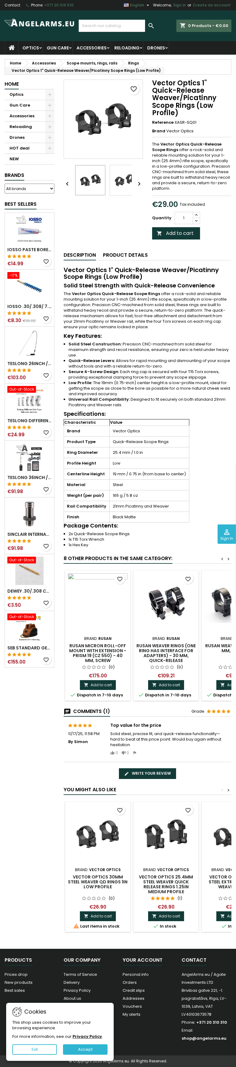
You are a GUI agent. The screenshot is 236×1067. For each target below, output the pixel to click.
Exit (35, 1049)
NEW (14, 159)
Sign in (179, 5)
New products (19, 982)
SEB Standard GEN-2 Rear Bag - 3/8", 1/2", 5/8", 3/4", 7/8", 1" (29, 647)
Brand (158, 131)
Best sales (15, 990)
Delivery (72, 982)
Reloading (127, 48)
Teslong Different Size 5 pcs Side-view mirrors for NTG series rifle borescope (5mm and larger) (29, 420)
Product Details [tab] (125, 255)
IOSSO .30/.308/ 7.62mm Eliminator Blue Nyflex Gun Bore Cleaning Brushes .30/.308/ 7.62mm (29, 306)
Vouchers (132, 1006)
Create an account (212, 5)
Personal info (136, 974)
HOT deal (20, 148)
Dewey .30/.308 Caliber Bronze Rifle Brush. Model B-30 (29, 591)
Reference (163, 122)
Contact (12, 5)
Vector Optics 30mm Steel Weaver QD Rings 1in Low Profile (98, 882)
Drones (156, 48)
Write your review (151, 773)
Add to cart (175, 233)
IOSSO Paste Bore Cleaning (29, 249)
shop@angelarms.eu (204, 1038)
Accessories (92, 48)
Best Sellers (21, 204)
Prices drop (16, 974)
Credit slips (134, 990)
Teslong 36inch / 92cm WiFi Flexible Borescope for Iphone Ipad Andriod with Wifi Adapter (29, 477)
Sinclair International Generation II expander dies (29, 534)
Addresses (133, 998)
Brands (14, 175)
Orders (130, 982)
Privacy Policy (77, 990)
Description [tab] (80, 255)
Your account (143, 960)
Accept (85, 1049)
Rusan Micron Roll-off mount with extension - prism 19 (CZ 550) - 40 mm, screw (97, 653)
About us (72, 998)
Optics (30, 48)
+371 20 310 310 (58, 5)
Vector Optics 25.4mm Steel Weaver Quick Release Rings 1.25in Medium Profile (166, 884)
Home (12, 84)
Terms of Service (80, 974)
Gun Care (58, 48)
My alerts (131, 1014)
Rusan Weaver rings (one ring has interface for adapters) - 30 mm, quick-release (166, 653)
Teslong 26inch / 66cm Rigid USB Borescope (29, 363)
